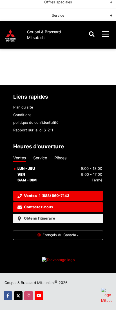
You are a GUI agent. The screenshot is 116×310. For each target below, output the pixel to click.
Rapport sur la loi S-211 (33, 130)
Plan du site (23, 107)
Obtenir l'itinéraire (39, 218)
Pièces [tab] (60, 157)
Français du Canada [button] (59, 235)
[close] (108, 10)
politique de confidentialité (35, 122)
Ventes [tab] (19, 157)
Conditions (22, 115)
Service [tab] (40, 157)
